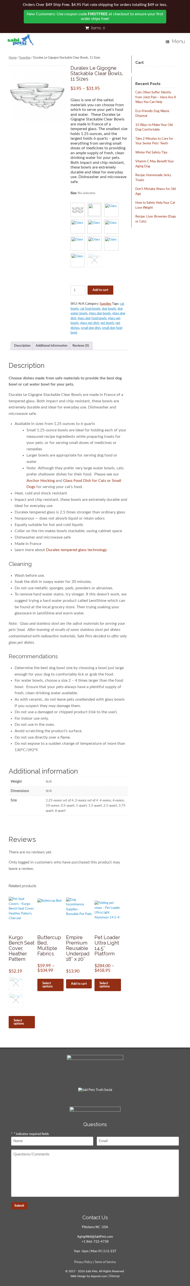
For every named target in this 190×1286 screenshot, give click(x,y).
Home (13, 57)
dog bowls (109, 308)
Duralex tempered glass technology (76, 550)
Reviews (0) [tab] (80, 345)
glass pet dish (89, 323)
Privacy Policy (83, 1262)
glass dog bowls (100, 313)
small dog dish (90, 328)
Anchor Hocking (40, 481)
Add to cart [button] (79, 983)
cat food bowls (90, 308)
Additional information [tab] (51, 345)
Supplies (24, 57)
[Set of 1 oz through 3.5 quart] (37, 94)
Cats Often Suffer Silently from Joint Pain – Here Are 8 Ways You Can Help (155, 97)
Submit (19, 1205)
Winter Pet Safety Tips (151, 152)
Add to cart (100, 290)
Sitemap (114, 1276)
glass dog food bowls (92, 318)
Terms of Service (105, 1262)
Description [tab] (22, 345)
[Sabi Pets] (20, 40)
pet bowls (107, 323)
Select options (19, 1022)
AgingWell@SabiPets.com (95, 1236)
